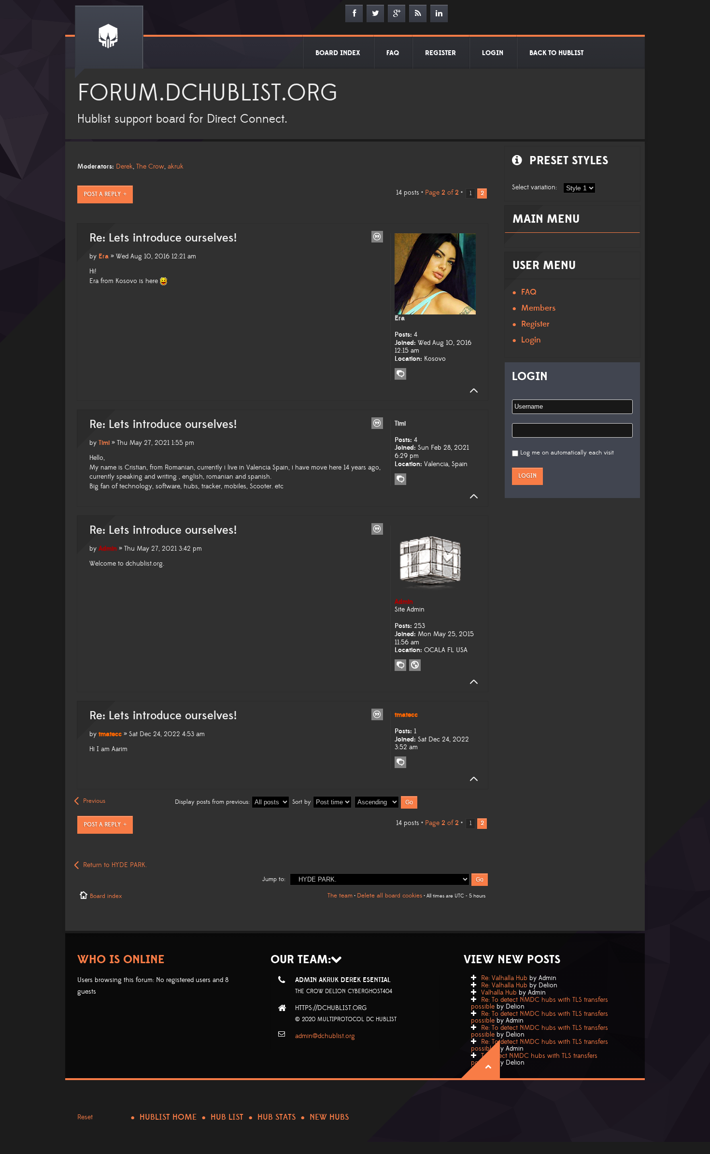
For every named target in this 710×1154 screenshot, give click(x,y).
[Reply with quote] (377, 237)
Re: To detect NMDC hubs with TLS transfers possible (539, 1003)
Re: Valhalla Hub (504, 978)
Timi (104, 443)
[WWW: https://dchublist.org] (415, 665)
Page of (442, 192)
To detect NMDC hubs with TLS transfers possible (534, 1059)
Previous (94, 801)
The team (340, 895)
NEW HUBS (329, 1117)
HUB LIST (227, 1117)
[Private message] (400, 374)
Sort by (302, 802)
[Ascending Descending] (386, 802)
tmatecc (110, 734)
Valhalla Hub (499, 992)
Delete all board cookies (389, 895)
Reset (85, 1117)
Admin (108, 548)
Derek (124, 166)
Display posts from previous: (213, 802)
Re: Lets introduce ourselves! (163, 238)
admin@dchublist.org (325, 1036)
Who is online (121, 959)
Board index (106, 896)
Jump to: (273, 879)
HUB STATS (276, 1117)
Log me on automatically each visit (567, 452)
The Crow (150, 166)
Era (104, 256)
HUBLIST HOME (168, 1117)
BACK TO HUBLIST (556, 53)
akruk (176, 166)
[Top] (471, 391)
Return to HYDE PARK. (115, 865)
